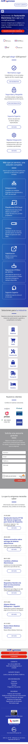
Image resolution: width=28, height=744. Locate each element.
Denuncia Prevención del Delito (14, 697)
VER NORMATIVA (14, 81)
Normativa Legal (14, 703)
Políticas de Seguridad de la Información (14, 695)
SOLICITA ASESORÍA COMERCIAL (13, 31)
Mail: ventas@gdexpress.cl (14, 666)
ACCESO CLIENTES (20, 5)
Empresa (14, 681)
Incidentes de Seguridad (14, 699)
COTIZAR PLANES (14, 653)
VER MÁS (14, 127)
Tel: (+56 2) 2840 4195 (14, 664)
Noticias (14, 685)
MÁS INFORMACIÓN (14, 103)
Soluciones (14, 683)
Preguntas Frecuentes (14, 687)
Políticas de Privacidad (14, 694)
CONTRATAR (14, 656)
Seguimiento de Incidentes (14, 701)
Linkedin (14, 668)
